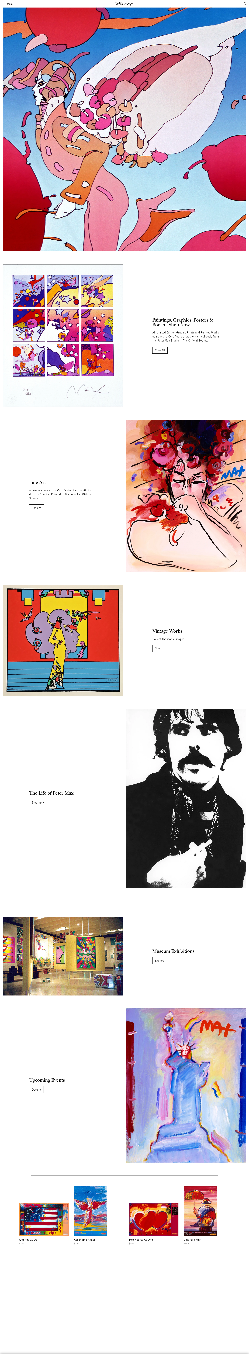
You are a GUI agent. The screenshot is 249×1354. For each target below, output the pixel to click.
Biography (38, 802)
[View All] (63, 335)
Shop (158, 648)
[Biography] (186, 798)
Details (36, 1089)
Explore (36, 507)
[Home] (124, 4)
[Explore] (186, 496)
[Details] (186, 1085)
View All (160, 350)
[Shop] (63, 640)
